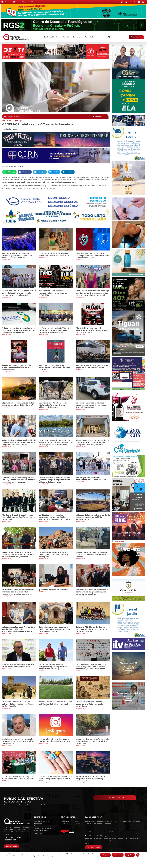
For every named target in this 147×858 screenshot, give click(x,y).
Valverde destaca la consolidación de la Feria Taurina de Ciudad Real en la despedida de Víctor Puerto (19, 442)
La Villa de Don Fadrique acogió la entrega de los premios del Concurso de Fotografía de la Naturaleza (56, 442)
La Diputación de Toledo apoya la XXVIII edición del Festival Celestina (18, 777)
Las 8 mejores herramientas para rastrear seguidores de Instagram (54, 740)
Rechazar (118, 855)
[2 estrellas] (3, 166)
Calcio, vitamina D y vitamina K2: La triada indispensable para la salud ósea (55, 778)
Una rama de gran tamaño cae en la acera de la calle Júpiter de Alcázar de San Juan (92, 741)
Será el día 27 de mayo (12, 120)
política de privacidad (105, 836)
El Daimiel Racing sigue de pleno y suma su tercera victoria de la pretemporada (18, 367)
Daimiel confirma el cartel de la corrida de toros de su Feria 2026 (54, 254)
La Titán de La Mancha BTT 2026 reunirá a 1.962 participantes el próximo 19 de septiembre (54, 330)
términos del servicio (132, 840)
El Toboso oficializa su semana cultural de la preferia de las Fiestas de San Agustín (18, 704)
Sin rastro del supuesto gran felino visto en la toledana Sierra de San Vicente (92, 554)
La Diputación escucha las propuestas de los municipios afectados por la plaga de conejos (54, 517)
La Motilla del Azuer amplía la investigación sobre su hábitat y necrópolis (53, 554)
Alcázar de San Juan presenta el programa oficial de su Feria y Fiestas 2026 (90, 778)
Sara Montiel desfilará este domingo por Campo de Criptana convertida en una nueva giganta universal (92, 293)
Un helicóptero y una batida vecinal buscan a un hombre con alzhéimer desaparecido (18, 741)
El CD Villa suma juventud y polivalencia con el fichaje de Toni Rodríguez (54, 367)
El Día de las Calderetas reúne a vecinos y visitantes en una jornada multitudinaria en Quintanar (18, 554)
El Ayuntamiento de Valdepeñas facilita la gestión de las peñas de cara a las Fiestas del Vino (17, 255)
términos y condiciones (122, 836)
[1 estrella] (2, 166)
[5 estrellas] (7, 166)
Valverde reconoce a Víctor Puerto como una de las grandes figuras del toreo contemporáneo (92, 592)
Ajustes (129, 855)
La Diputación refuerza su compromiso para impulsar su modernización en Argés (53, 666)
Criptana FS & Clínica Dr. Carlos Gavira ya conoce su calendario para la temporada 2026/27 (92, 255)
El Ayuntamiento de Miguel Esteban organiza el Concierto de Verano (92, 366)
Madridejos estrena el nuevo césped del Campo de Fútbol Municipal (55, 703)
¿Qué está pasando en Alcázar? (53, 590)
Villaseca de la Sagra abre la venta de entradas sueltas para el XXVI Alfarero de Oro (93, 517)
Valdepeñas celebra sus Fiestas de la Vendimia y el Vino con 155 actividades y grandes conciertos (18, 629)
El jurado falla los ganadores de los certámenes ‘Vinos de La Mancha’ (18, 404)
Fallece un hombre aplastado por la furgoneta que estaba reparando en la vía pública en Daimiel (18, 330)
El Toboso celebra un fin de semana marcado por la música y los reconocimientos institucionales (18, 592)
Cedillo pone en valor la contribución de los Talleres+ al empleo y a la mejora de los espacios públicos (19, 293)
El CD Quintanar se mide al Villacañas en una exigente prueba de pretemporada (92, 330)
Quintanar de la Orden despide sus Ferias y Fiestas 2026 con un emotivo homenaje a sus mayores (19, 480)
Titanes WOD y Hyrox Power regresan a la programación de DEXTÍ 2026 (53, 293)
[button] (52, 37)
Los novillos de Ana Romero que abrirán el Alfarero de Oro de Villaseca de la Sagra (54, 405)
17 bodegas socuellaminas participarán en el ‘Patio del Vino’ (91, 479)
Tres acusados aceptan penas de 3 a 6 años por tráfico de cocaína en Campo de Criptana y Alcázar (92, 442)
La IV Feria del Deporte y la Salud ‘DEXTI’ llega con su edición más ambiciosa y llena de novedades (91, 666)
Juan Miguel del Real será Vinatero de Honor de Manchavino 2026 (18, 665)
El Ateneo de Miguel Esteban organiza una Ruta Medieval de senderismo (90, 704)
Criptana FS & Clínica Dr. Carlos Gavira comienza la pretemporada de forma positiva (91, 629)
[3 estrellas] (5, 166)
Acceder (128, 668)
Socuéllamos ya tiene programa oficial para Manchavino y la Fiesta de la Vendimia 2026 (54, 629)
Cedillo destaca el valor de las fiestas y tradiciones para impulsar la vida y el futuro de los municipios (55, 480)
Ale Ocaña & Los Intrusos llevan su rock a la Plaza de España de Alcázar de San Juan (18, 517)
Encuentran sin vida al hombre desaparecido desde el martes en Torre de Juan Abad (91, 405)
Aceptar (105, 855)
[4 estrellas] (6, 166)
